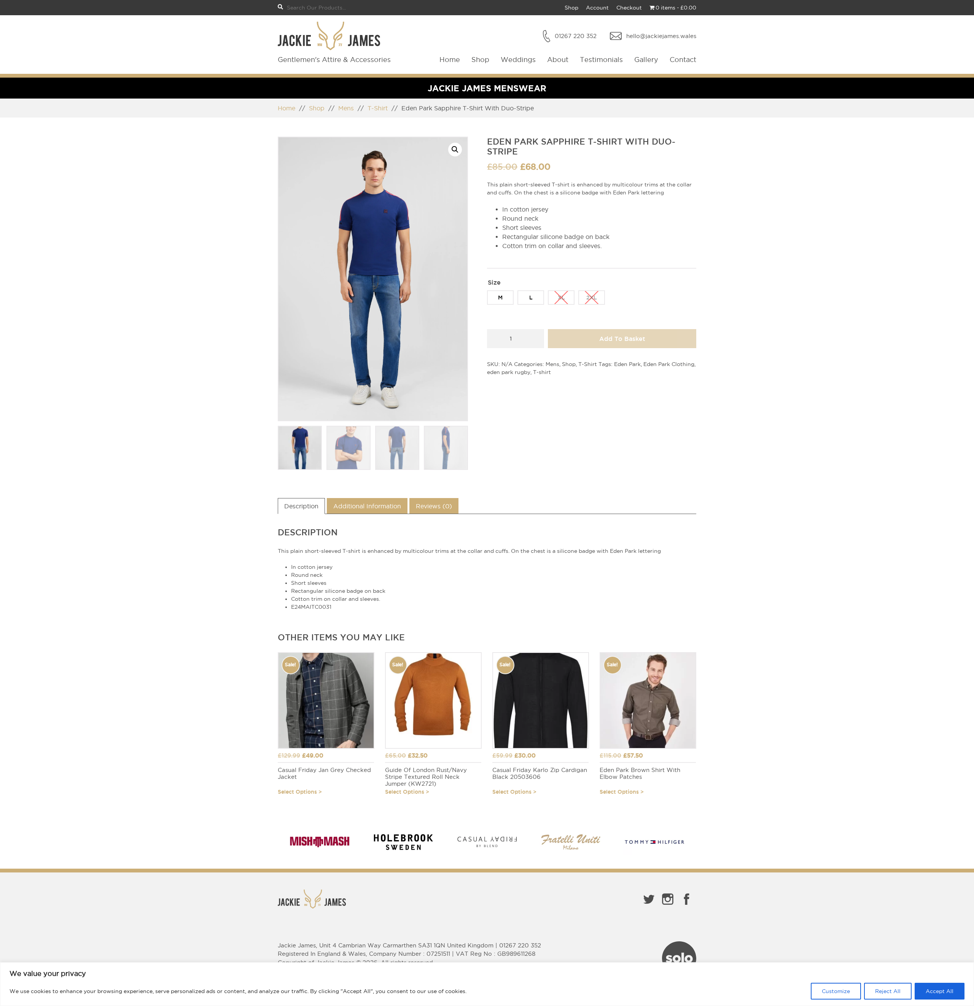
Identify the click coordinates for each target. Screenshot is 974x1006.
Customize (836, 991)
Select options (297, 791)
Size (494, 282)
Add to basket (622, 338)
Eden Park (627, 364)
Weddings (518, 59)
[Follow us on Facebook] (686, 906)
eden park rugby (508, 372)
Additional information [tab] (367, 506)
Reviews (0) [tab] (434, 506)
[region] (487, 984)
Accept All (939, 991)
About (557, 59)
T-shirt (542, 372)
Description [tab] (301, 506)
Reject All (888, 991)
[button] (455, 149)
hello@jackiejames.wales (661, 36)
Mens (346, 108)
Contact (683, 59)
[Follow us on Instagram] (667, 906)
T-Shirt (378, 108)
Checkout (629, 8)
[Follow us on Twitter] (648, 906)
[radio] (500, 297)
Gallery (646, 59)
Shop (571, 8)
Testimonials (601, 59)
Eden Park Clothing (668, 364)
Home (449, 59)
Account (597, 8)
